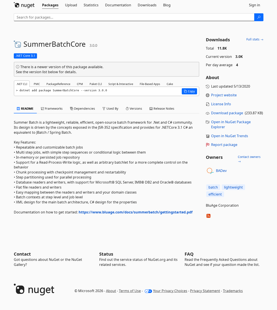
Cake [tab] (170, 84)
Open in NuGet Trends (229, 135)
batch (213, 187)
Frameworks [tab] (53, 108)
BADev (221, 170)
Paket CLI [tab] (96, 84)
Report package (224, 144)
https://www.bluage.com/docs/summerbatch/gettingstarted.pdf (135, 212)
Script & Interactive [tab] (120, 84)
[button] (189, 91)
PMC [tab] (37, 84)
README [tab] (27, 108)
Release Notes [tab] (163, 108)
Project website (224, 95)
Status (106, 254)
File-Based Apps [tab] (150, 84)
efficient (215, 194)
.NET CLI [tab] (21, 84)
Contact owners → (249, 159)
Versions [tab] (135, 108)
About (111, 290)
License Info (221, 104)
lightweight (233, 187)
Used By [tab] (112, 108)
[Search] (258, 17)
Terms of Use (130, 290)
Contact (22, 254)
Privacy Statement (205, 290)
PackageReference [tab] (58, 84)
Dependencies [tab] (84, 108)
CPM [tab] (80, 84)
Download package (227, 113)
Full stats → (254, 39)
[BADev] (210, 171)
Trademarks (233, 290)
